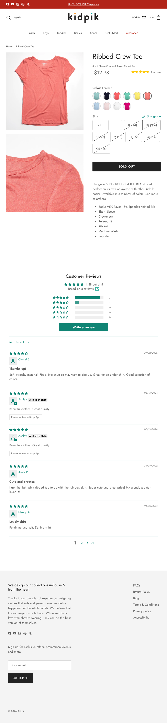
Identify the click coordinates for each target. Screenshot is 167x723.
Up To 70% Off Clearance (83, 4)
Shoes (93, 33)
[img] (18, 353)
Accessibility (141, 617)
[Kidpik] (83, 18)
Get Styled (111, 33)
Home (9, 46)
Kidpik (21, 711)
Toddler (61, 33)
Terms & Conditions (146, 604)
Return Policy (141, 592)
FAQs (136, 585)
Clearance (132, 33)
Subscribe (20, 678)
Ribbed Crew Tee (25, 46)
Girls (32, 33)
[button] (61, 297)
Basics (78, 33)
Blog (136, 598)
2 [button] (82, 543)
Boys (46, 33)
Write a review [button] (84, 327)
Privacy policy (142, 611)
